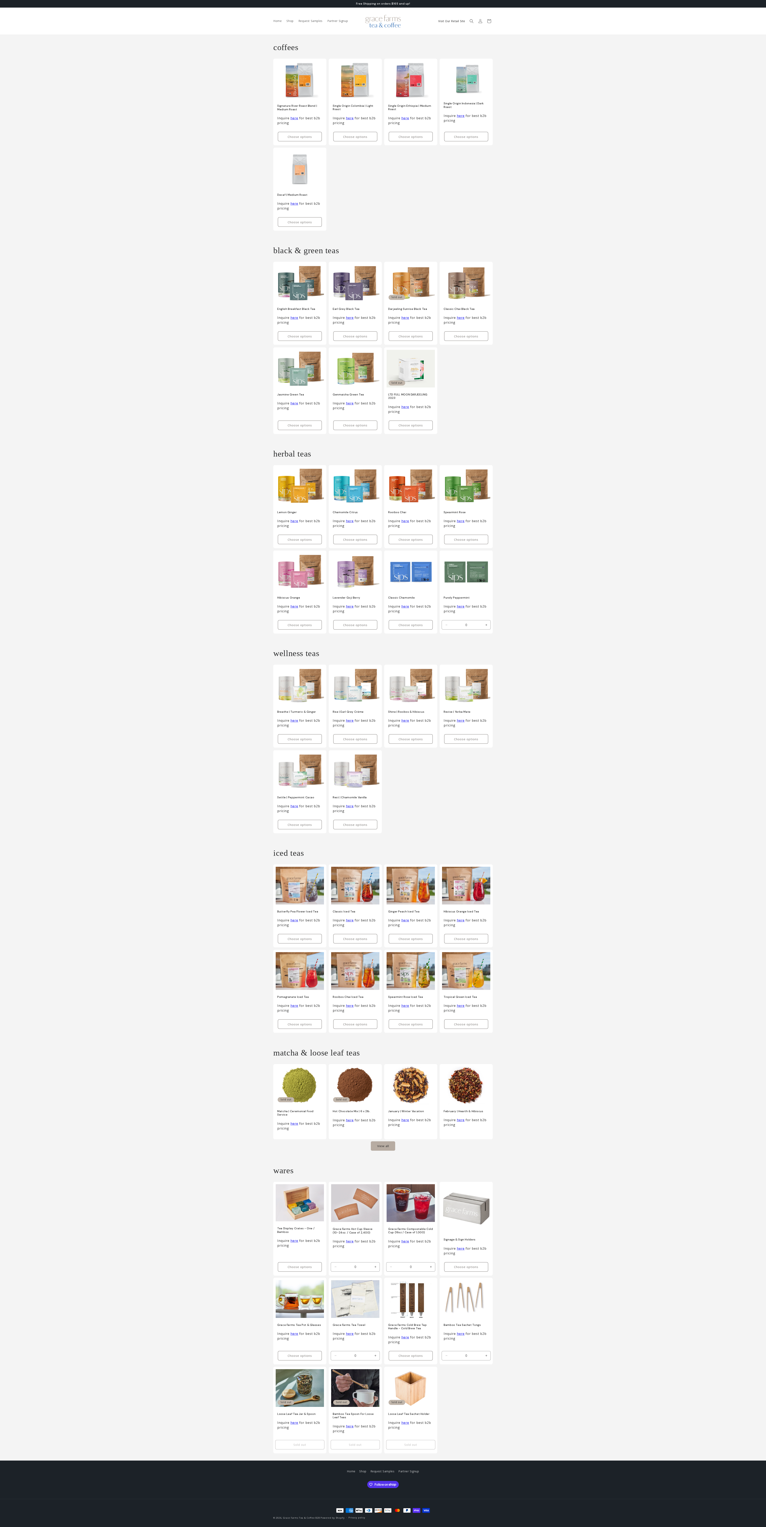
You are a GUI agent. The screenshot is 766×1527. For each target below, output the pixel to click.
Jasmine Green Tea (290, 394)
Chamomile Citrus (345, 512)
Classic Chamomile (401, 597)
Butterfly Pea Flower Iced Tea (297, 911)
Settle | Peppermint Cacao (295, 797)
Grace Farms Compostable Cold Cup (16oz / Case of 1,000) (410, 1230)
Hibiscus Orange (288, 597)
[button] (471, 21)
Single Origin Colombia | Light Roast (353, 107)
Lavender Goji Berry (346, 597)
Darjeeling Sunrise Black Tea (407, 309)
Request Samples (382, 1471)
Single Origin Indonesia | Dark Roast (464, 105)
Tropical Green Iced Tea (460, 997)
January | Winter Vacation (406, 1111)
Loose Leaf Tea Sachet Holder (409, 1414)
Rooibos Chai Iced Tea (348, 997)
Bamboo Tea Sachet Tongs (462, 1325)
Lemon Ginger (287, 512)
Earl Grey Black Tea (346, 309)
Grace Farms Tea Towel (349, 1325)
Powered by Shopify (333, 1517)
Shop (362, 1471)
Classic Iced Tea (344, 911)
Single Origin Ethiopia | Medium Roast (409, 107)
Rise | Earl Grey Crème (348, 712)
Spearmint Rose (455, 512)
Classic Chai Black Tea (459, 309)
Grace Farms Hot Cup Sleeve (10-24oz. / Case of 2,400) (352, 1230)
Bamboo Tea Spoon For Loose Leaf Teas (353, 1415)
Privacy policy (356, 1517)
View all (383, 1146)
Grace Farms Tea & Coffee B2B (301, 1517)
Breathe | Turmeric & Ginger (296, 712)
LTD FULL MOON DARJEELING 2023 (407, 396)
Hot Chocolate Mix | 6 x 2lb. (351, 1111)
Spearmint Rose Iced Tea (405, 997)
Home (351, 1471)
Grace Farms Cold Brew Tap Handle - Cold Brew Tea (407, 1326)
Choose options (300, 137)
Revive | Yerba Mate (457, 712)
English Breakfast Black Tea (296, 309)
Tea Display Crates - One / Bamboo (296, 1230)
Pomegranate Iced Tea (293, 997)
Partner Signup (408, 1471)
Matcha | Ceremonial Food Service (295, 1113)
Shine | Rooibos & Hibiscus (406, 712)
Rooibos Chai (397, 512)
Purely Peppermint (457, 597)
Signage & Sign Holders (460, 1239)
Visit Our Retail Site (451, 21)
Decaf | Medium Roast (292, 195)
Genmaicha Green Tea (348, 394)
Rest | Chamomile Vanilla (350, 797)
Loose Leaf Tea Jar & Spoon (296, 1414)
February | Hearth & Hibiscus (463, 1111)
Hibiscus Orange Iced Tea (461, 911)
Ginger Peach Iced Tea (404, 911)
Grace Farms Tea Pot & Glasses (299, 1325)
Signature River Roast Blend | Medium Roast (297, 107)
